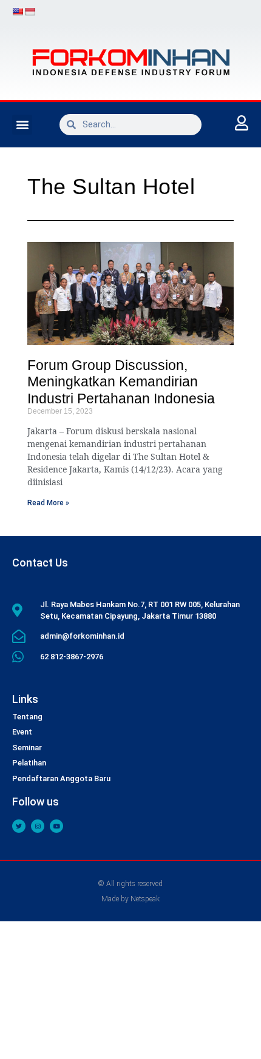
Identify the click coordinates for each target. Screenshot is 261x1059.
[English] (17, 11)
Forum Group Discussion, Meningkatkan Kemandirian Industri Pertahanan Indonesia (121, 381)
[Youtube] (56, 826)
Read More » (48, 503)
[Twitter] (18, 826)
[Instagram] (37, 826)
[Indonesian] (29, 11)
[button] (22, 125)
